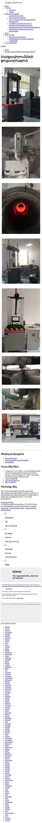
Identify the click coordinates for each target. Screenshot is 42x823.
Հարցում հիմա (7, 502)
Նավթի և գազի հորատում (20, 23)
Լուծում (12, 10)
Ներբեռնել (13, 41)
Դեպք (11, 12)
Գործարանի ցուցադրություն (21, 39)
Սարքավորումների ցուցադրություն (20, 52)
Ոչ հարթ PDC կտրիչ (17, 18)
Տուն (7, 6)
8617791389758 (10, 482)
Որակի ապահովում (17, 37)
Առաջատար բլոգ (16, 508)
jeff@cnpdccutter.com (12, 480)
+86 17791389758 (11, 478)
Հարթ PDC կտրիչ (16, 16)
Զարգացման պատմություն (17, 460)
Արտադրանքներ (12, 14)
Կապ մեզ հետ (11, 43)
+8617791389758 (10, 557)
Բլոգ (7, 33)
